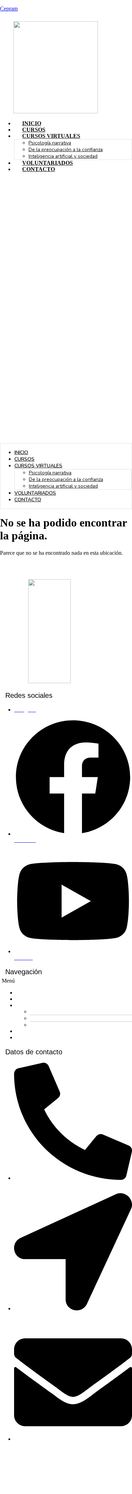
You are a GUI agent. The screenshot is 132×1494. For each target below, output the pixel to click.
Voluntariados (47, 163)
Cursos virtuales (51, 136)
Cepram (9, 9)
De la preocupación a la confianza (66, 149)
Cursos (33, 130)
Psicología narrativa (50, 143)
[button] (66, 310)
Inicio (31, 123)
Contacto (38, 169)
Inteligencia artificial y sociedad (63, 156)
